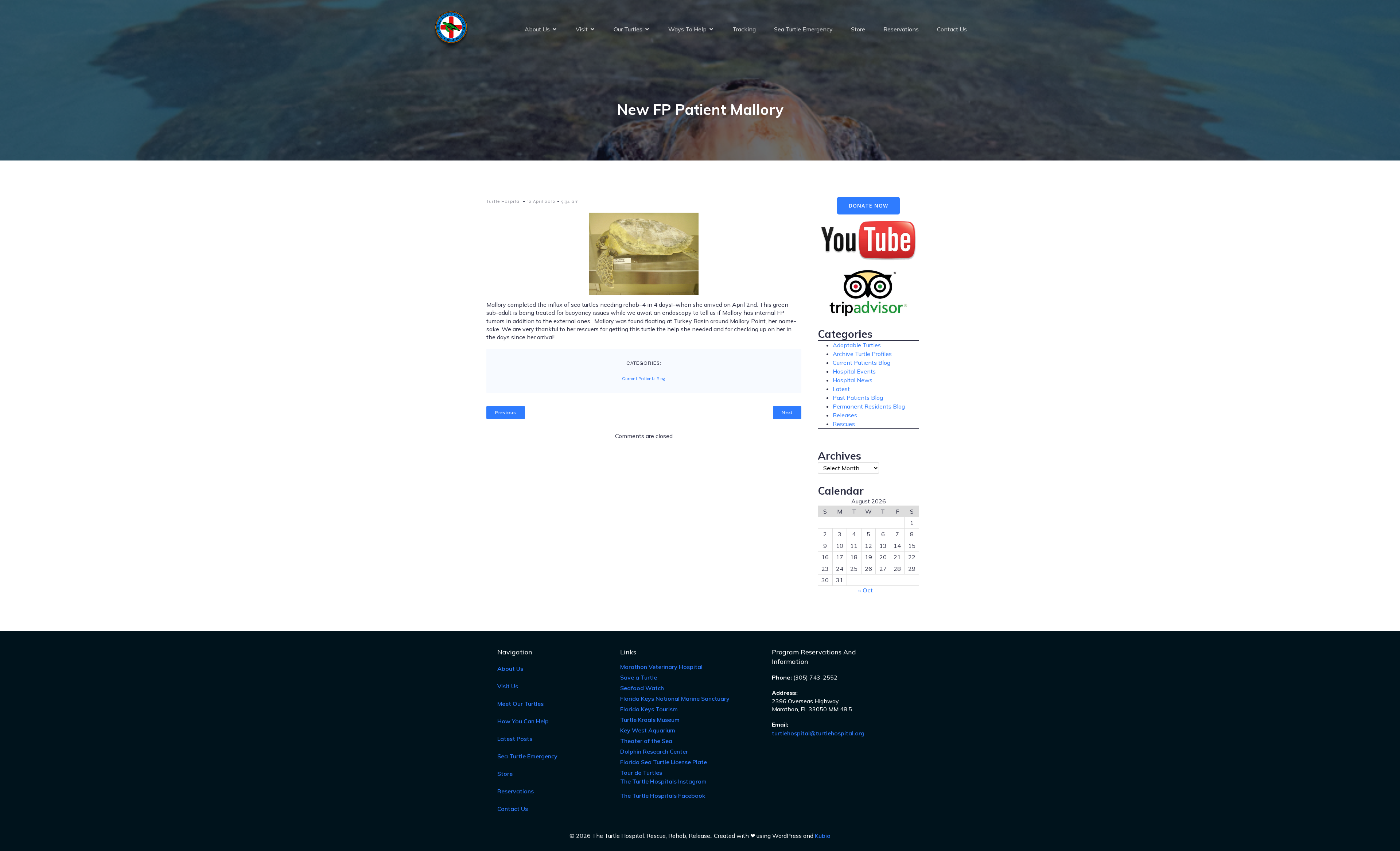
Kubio (823, 835)
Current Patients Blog (643, 378)
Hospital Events (854, 371)
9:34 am (570, 201)
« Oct (865, 590)
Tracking (744, 29)
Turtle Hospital (503, 201)
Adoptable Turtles (857, 345)
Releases (845, 415)
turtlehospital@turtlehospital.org (818, 733)
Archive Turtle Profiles (862, 353)
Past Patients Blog (858, 397)
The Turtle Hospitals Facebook (662, 795)
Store (858, 29)
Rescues (844, 424)
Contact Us (952, 29)
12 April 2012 (541, 201)
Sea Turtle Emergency (803, 29)
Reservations (901, 29)
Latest (841, 388)
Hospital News (852, 380)
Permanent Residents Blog (869, 406)
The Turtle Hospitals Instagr (663, 781)
